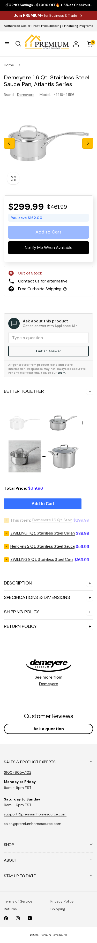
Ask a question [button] (48, 728)
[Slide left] (9, 143)
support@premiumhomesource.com (35, 814)
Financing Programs (78, 26)
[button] (7, 43)
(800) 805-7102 (17, 772)
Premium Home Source (53, 935)
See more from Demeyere (48, 680)
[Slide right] (87, 143)
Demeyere (25, 94)
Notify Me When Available (48, 248)
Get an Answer (48, 351)
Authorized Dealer (17, 26)
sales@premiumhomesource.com (32, 823)
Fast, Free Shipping (47, 26)
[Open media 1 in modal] (48, 143)
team (61, 372)
